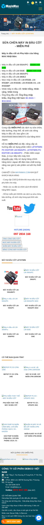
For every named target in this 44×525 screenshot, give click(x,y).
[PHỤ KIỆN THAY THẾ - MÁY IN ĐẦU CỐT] (11, 397)
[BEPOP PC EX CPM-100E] (11, 368)
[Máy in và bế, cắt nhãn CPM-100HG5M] (33, 368)
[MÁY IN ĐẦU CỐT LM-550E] (33, 328)
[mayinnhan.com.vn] (10, 459)
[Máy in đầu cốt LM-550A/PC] (11, 300)
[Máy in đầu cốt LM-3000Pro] (11, 328)
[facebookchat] (38, 518)
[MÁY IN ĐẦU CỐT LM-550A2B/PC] (11, 278)
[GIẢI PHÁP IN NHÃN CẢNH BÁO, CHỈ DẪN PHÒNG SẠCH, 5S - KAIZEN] (11, 428)
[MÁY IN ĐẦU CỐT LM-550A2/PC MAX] (33, 300)
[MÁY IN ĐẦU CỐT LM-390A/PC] (33, 271)
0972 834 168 (13, 521)
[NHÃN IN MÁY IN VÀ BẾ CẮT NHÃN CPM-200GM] (33, 427)
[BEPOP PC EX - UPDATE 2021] (33, 397)
